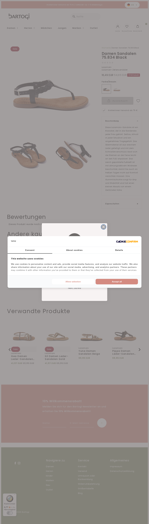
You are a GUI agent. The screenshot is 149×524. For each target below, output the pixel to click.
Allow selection (73, 281)
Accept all (117, 281)
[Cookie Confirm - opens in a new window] (127, 241)
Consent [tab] (30, 250)
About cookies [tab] (74, 250)
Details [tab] (119, 250)
